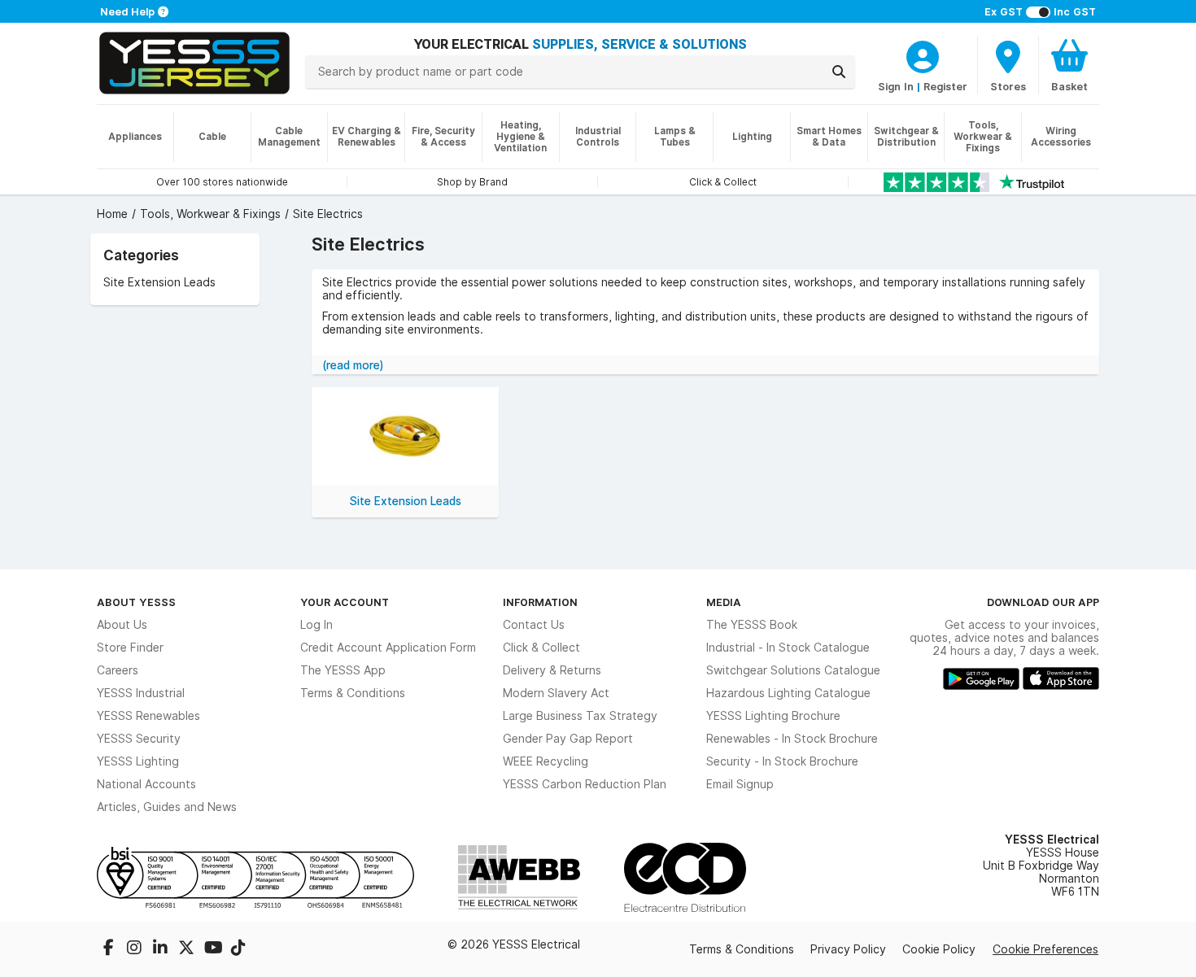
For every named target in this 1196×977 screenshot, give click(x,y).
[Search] (839, 71)
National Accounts (146, 784)
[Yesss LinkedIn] (162, 949)
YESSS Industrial (141, 693)
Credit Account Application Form (388, 647)
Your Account (344, 601)
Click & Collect (541, 647)
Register (945, 86)
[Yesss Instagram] (136, 949)
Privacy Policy (848, 949)
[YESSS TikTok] (238, 949)
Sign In (896, 86)
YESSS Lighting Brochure (773, 715)
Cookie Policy (939, 949)
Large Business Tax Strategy (580, 715)
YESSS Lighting (138, 761)
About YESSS (136, 601)
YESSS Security (139, 738)
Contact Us (534, 624)
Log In (316, 624)
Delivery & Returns (552, 670)
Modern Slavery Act (556, 693)
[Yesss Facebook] (110, 949)
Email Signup (740, 784)
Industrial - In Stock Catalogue (788, 647)
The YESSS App (343, 670)
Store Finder (130, 647)
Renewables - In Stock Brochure (792, 738)
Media (723, 601)
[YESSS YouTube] (214, 949)
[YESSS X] (188, 949)
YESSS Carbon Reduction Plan (584, 784)
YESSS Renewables (148, 715)
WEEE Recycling (545, 761)
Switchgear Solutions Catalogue (793, 670)
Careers (117, 670)
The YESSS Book (751, 624)
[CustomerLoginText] (922, 54)
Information (540, 601)
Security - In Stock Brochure (782, 761)
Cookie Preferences (1045, 949)
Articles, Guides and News (167, 806)
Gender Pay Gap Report (568, 738)
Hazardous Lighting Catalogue (788, 693)
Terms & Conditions (352, 693)
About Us (122, 624)
